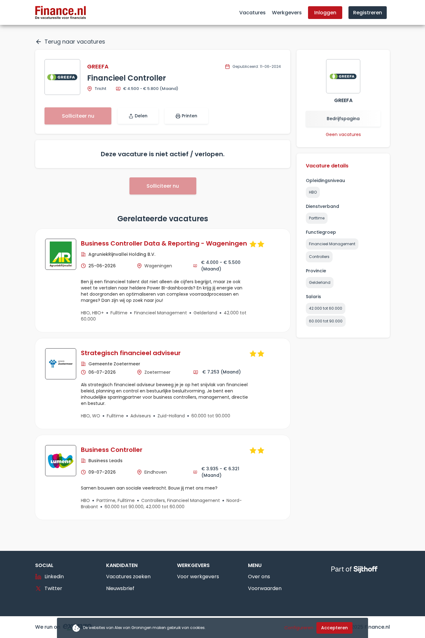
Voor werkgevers (198, 576)
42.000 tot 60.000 (325, 308)
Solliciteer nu (78, 116)
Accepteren (334, 628)
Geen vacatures (343, 134)
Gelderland (319, 282)
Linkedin (54, 576)
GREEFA (98, 66)
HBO (313, 192)
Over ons (259, 576)
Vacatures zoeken (128, 576)
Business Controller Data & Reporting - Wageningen (164, 243)
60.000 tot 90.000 (326, 321)
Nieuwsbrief (120, 588)
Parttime (317, 218)
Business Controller (111, 449)
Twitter (53, 588)
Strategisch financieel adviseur (131, 353)
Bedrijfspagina (343, 118)
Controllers (319, 256)
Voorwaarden (265, 588)
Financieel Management (332, 243)
